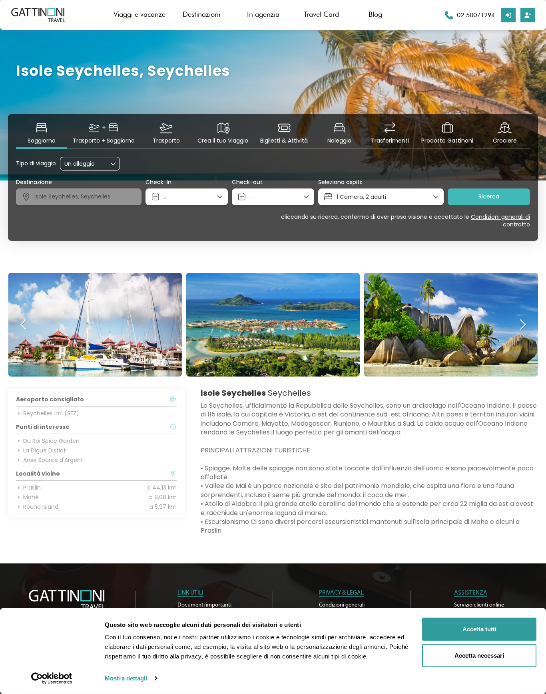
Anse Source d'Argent (53, 460)
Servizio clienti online (479, 605)
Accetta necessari (479, 655)
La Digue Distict (44, 450)
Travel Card (321, 14)
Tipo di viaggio (36, 163)
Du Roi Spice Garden (51, 441)
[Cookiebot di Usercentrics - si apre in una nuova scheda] (52, 678)
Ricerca (488, 196)
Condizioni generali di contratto (500, 221)
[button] (24, 325)
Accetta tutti (479, 629)
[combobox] (78, 196)
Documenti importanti (204, 605)
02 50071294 (476, 15)
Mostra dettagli (126, 678)
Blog (375, 14)
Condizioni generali (342, 605)
